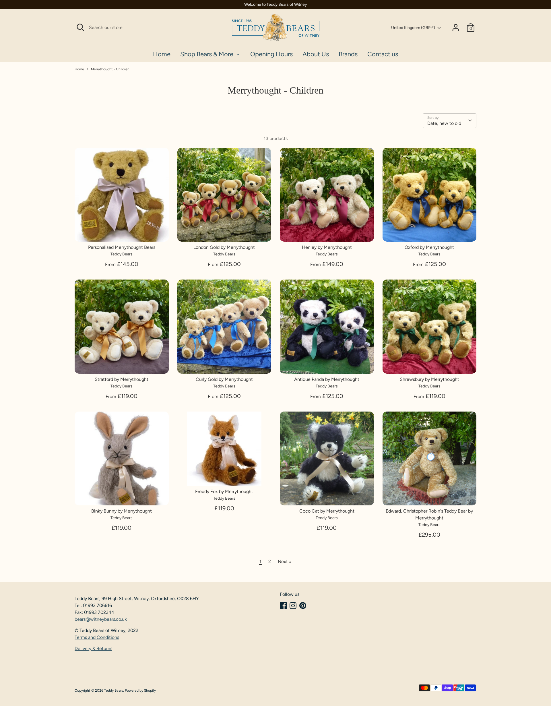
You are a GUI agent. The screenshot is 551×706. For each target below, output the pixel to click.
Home (161, 54)
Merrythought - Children (110, 69)
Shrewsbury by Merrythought (429, 379)
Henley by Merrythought (327, 247)
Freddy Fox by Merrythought (224, 491)
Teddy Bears (113, 690)
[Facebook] (283, 605)
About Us (315, 54)
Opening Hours (271, 54)
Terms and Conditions (97, 637)
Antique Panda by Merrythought (326, 379)
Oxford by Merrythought (429, 247)
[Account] (455, 27)
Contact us (382, 54)
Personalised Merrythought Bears (121, 247)
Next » (285, 561)
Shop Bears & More (207, 54)
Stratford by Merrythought (121, 379)
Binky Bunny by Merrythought (121, 511)
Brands (348, 54)
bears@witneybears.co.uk (101, 619)
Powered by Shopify (140, 690)
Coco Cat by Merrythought (326, 511)
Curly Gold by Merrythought (224, 379)
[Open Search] (80, 27)
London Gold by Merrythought (224, 247)
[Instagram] (293, 605)
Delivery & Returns (93, 648)
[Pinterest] (302, 605)
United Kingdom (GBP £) (413, 27)
